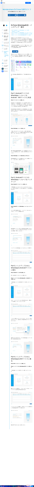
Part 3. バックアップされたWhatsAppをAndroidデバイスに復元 (22, 33)
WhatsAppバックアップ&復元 (6, 55)
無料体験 (14, 51)
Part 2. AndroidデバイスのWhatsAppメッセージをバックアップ (22, 32)
